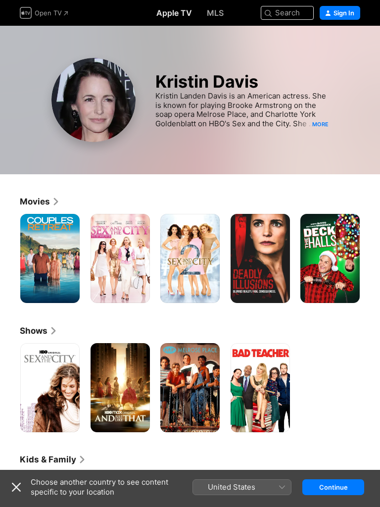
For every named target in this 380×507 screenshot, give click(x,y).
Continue (333, 487)
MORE (320, 124)
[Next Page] (370, 258)
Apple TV (174, 13)
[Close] (16, 487)
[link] (40, 201)
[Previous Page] (10, 258)
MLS (215, 13)
